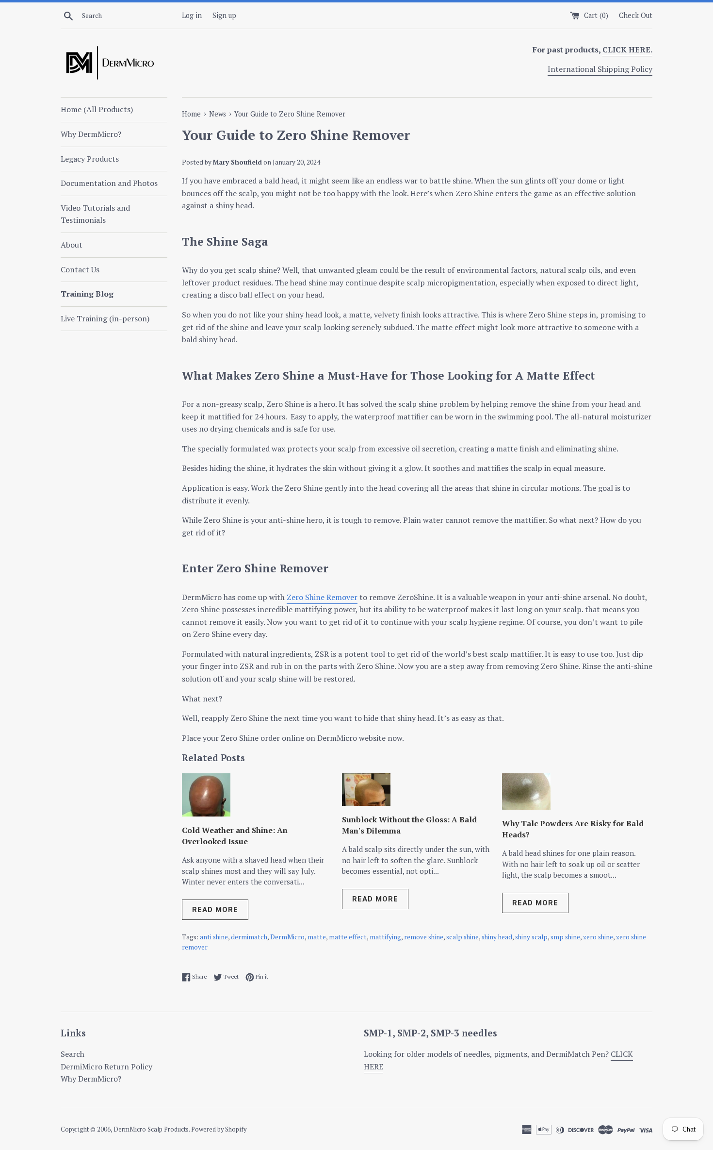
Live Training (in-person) (105, 318)
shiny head (497, 937)
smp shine (565, 937)
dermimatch (249, 937)
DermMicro (287, 937)
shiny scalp (531, 937)
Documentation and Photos (109, 183)
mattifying (385, 937)
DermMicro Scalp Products (151, 1129)
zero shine (598, 937)
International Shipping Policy (600, 69)
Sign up (224, 15)
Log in (192, 15)
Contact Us (80, 269)
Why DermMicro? (91, 134)
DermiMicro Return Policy (106, 1066)
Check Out (635, 15)
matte (317, 937)
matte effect (348, 937)
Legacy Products (90, 158)
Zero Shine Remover (322, 597)
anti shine (214, 937)
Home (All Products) (97, 109)
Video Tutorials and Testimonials (95, 214)
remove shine (423, 937)
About (71, 244)
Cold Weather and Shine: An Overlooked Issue (235, 835)
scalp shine (462, 937)
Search (72, 1054)
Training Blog (87, 293)
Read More (215, 909)
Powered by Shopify (218, 1129)
